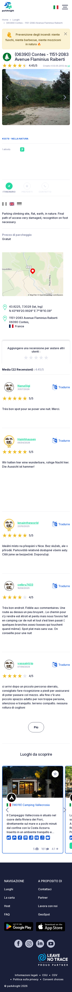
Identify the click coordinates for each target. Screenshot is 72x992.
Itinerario (9, 191)
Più (36, 727)
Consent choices (53, 979)
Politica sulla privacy (25, 979)
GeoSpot (44, 914)
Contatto (45, 191)
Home (5, 19)
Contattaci (45, 889)
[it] (56, 6)
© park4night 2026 (15, 985)
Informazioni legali (26, 975)
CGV (54, 975)
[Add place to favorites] (55, 773)
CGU (45, 975)
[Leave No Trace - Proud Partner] (53, 959)
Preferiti (27, 191)
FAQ (7, 914)
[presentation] (7, 97)
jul (69, 65)
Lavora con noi (47, 906)
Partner (43, 897)
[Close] (65, 34)
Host (7, 906)
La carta (9, 897)
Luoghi (16, 19)
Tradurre (64, 387)
